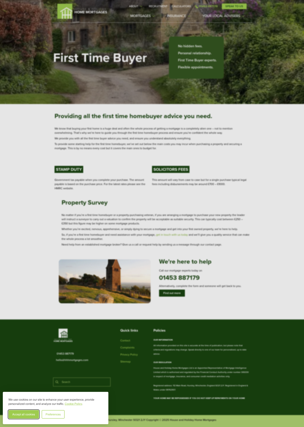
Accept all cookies (23, 414)
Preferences (53, 414)
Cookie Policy (73, 404)
